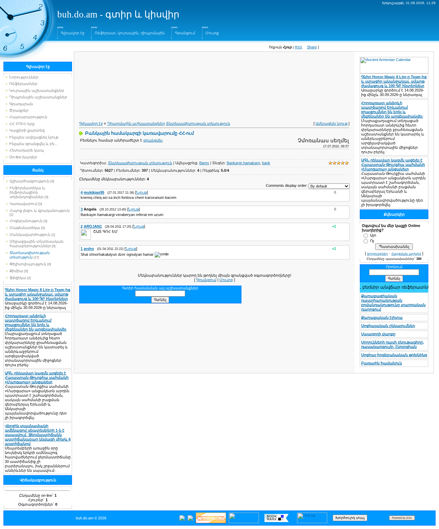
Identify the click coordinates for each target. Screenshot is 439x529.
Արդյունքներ (377, 253)
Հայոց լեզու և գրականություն (40, 210)
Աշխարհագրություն (29, 181)
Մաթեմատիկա (25, 228)
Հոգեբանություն (26, 221)
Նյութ (141, 192)
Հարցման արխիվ (406, 253)
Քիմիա (16, 271)
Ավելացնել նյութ (331, 123)
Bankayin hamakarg (243, 163)
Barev (204, 163)
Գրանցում (185, 33)
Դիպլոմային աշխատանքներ (136, 123)
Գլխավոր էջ (72, 33)
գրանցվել (153, 140)
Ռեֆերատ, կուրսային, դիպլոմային (130, 33)
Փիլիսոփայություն (28, 264)
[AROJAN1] (92, 231)
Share (312, 47)
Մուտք (212, 33)
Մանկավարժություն (30, 234)
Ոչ (372, 241)
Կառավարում (23, 204)
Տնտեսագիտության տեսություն (30, 255)
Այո (373, 235)
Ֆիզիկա (18, 278)
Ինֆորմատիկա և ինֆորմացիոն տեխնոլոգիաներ (27, 192)
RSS (298, 47)
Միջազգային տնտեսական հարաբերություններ (36, 243)
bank (266, 163)
